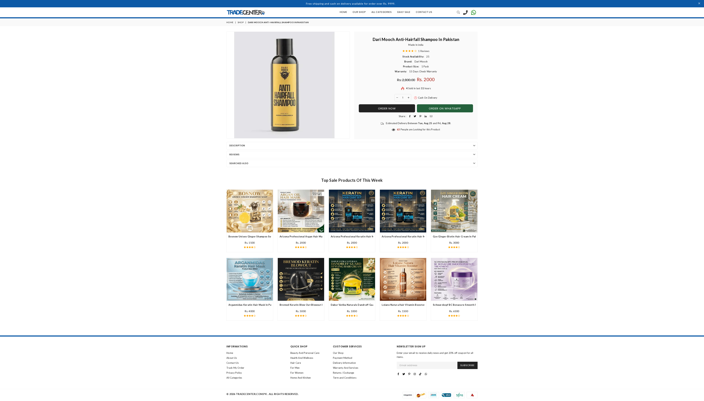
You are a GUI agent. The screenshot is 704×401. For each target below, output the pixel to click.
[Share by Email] (431, 116)
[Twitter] (404, 374)
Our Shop (359, 12)
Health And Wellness (301, 357)
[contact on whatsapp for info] (473, 12)
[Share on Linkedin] (425, 116)
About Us (231, 357)
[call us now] (465, 12)
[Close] (699, 3)
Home (343, 12)
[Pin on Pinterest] (420, 116)
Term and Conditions (344, 377)
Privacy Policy (234, 372)
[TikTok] (420, 374)
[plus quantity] (408, 97)
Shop (241, 22)
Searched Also (238, 163)
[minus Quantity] (397, 97)
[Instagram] (415, 374)
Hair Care (295, 362)
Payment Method (342, 357)
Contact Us (424, 12)
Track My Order (235, 367)
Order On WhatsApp (445, 108)
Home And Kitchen (300, 377)
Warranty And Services (345, 367)
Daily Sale (403, 12)
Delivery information (344, 362)
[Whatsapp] (426, 374)
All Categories (381, 12)
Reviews (234, 154)
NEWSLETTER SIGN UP (411, 346)
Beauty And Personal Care (305, 352)
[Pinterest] (409, 374)
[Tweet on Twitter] (415, 116)
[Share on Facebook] (410, 116)
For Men (295, 367)
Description (237, 145)
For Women (296, 372)
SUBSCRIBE (467, 365)
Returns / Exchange (343, 372)
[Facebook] (398, 374)
